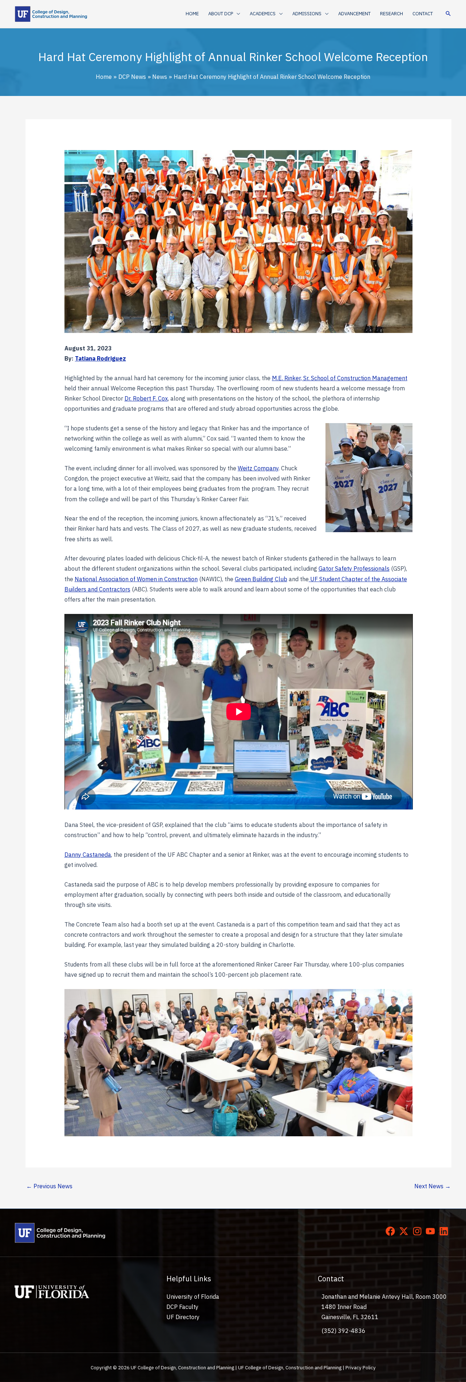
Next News (432, 1186)
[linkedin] (445, 1231)
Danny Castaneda (87, 854)
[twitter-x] (405, 1231)
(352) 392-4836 (343, 1330)
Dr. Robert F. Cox (146, 398)
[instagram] (418, 1231)
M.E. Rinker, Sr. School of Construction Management (339, 378)
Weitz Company (258, 468)
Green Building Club (261, 579)
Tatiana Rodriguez (100, 358)
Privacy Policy (360, 1367)
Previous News (49, 1186)
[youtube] (432, 1231)
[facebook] (392, 1231)
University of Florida (192, 1296)
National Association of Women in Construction (136, 579)
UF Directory (183, 1317)
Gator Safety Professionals (354, 568)
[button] (236, 14)
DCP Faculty (182, 1306)
